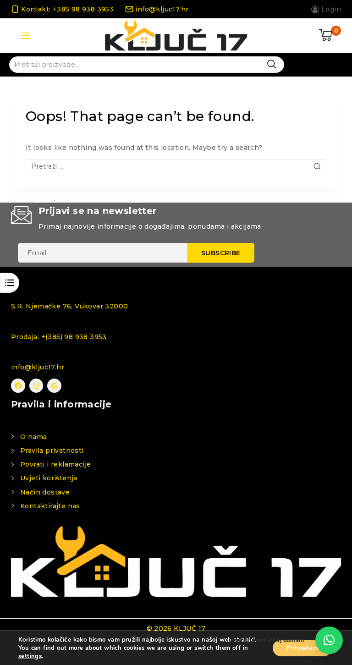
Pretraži (271, 64)
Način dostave (45, 492)
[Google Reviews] (54, 386)
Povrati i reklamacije (55, 464)
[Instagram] (36, 386)
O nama (33, 437)
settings (30, 656)
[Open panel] (25, 35)
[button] (329, 640)
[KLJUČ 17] (176, 35)
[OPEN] (9, 283)
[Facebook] (18, 386)
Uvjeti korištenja (48, 478)
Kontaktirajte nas (50, 506)
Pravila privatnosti (52, 450)
